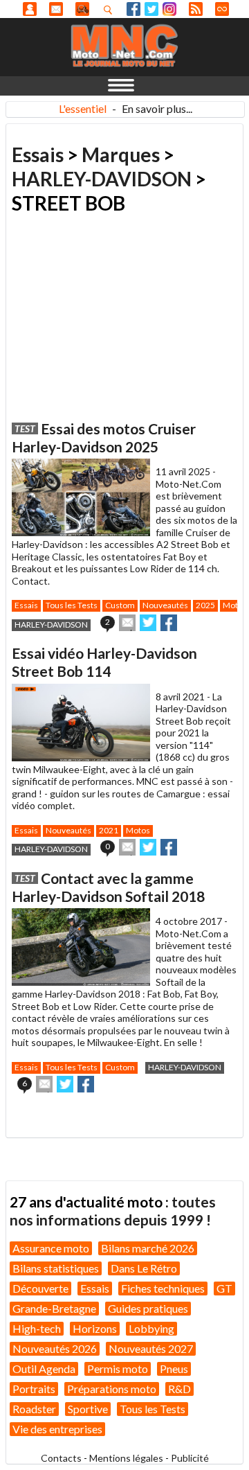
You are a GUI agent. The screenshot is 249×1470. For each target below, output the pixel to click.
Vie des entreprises (57, 1428)
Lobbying (151, 1328)
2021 (108, 830)
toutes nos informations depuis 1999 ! (113, 1210)
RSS (196, 9)
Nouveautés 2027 (151, 1348)
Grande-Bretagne (54, 1308)
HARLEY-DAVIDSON (102, 179)
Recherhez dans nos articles (111, 10)
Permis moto (117, 1368)
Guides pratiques (148, 1308)
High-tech (36, 1328)
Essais (38, 154)
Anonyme (30, 9)
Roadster (34, 1408)
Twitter (151, 9)
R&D (179, 1388)
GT (224, 1288)
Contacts (61, 1458)
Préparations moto (111, 1388)
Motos (138, 830)
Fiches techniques (163, 1288)
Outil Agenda (43, 1368)
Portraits (33, 1388)
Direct (222, 9)
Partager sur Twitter (148, 622)
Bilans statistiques (55, 1268)
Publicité (190, 1458)
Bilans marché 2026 (147, 1248)
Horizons (95, 1328)
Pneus (174, 1368)
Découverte (40, 1288)
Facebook (133, 9)
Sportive (88, 1408)
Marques (121, 154)
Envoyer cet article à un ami (127, 622)
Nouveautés (165, 605)
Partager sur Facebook (168, 622)
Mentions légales (126, 1458)
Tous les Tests (72, 605)
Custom (120, 605)
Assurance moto (50, 1248)
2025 (205, 605)
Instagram (169, 9)
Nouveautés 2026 (54, 1348)
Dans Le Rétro (144, 1268)
